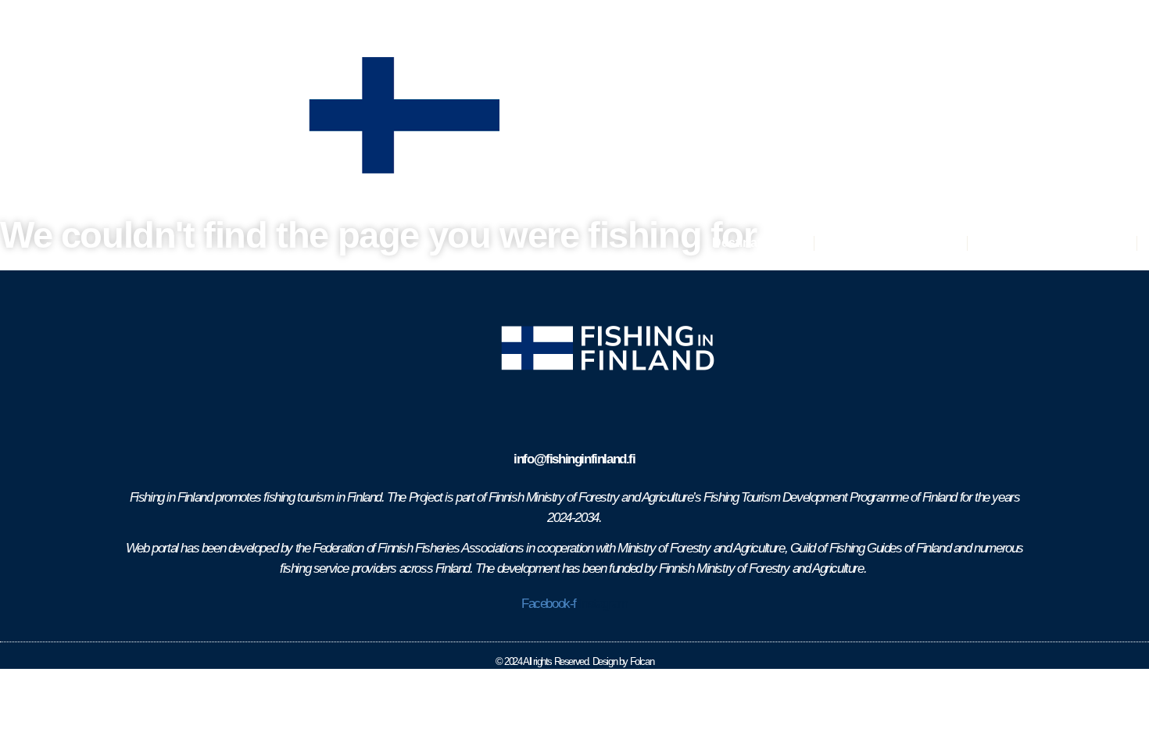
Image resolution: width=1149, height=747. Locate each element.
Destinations (749, 242)
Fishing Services (890, 242)
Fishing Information (1052, 242)
